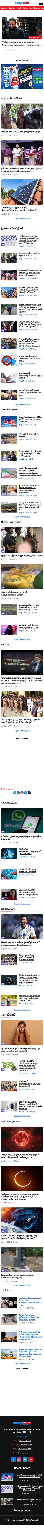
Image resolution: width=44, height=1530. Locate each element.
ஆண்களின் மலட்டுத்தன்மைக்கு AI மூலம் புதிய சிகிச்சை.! (30, 851)
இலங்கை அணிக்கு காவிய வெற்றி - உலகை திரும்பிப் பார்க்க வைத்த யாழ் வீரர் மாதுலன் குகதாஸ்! (29, 978)
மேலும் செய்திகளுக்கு (22, 218)
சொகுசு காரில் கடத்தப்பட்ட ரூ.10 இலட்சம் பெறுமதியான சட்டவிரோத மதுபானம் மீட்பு (30, 324)
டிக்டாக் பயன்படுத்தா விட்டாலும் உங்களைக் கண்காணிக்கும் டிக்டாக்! (28, 892)
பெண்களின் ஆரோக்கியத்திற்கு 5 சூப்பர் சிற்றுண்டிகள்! (29, 1083)
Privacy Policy (22, 1436)
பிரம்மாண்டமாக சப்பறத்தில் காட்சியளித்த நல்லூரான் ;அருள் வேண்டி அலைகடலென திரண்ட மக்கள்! (30, 1335)
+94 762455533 (26, 1445)
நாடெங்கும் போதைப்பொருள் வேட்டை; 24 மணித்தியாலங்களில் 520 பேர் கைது (30, 1301)
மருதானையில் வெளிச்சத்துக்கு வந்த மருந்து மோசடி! (30, 375)
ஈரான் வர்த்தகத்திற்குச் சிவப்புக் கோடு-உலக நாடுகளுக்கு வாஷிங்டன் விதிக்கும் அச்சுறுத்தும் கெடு (30, 471)
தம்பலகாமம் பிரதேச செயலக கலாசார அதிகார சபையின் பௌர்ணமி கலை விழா (30, 272)
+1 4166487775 (25, 1441)
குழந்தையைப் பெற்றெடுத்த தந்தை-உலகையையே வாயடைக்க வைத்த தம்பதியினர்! (29, 488)
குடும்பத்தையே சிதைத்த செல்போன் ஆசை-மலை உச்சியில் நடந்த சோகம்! (29, 607)
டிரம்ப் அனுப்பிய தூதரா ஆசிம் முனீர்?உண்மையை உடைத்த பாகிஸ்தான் (30, 419)
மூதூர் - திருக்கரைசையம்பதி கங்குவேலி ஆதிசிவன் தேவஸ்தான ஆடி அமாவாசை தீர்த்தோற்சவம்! (30, 1352)
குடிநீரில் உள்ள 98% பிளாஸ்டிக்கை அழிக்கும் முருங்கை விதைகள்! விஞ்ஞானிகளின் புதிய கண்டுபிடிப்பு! (28, 1065)
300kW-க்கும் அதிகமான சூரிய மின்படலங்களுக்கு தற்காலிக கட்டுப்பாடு (29, 289)
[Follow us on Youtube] (29, 792)
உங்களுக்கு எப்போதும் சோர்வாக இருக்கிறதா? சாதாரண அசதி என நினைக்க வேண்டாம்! (30, 1105)
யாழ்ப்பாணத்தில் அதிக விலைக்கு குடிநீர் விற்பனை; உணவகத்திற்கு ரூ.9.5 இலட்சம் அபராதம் (29, 239)
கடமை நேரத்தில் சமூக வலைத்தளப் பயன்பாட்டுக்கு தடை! (30, 358)
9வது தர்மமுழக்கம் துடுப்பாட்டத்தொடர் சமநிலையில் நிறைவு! (27, 957)
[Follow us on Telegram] (14, 792)
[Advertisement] (22, 764)
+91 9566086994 (24, 1449)
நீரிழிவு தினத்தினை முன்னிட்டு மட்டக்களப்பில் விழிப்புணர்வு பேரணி (29, 1317)
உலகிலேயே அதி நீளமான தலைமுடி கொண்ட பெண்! (29, 626)
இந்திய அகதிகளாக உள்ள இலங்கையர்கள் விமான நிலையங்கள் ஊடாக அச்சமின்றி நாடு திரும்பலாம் (30, 342)
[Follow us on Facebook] (18, 792)
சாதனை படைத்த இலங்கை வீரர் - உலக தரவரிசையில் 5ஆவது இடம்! (29, 998)
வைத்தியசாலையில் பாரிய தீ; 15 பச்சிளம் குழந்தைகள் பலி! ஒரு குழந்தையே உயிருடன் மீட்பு (30, 506)
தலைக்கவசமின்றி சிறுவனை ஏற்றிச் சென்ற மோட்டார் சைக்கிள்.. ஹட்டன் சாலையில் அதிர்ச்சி (30, 308)
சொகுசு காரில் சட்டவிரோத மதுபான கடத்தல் (29, 254)
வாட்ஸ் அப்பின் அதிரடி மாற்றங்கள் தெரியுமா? (27, 870)
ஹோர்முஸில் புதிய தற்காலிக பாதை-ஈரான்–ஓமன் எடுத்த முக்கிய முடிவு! (30, 453)
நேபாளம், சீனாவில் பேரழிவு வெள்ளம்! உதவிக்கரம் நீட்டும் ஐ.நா (30, 392)
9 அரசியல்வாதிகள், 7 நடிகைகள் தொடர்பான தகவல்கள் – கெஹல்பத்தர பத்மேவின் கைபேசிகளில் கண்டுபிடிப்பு (21, 44)
